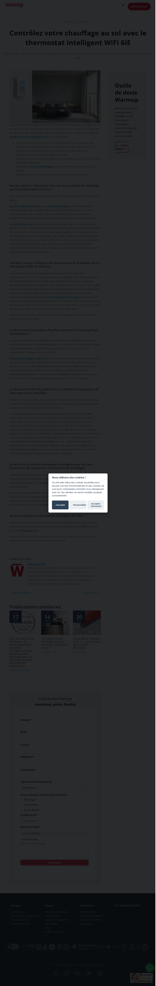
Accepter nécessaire (96, 504)
